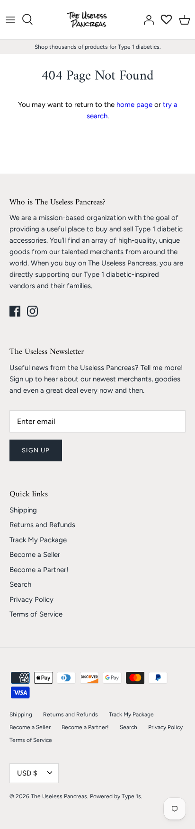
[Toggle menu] (10, 19)
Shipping (23, 510)
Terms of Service (35, 614)
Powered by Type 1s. (116, 796)
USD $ (27, 773)
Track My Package (38, 540)
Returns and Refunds (42, 524)
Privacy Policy (31, 599)
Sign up (36, 450)
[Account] (146, 19)
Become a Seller (34, 554)
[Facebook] (14, 311)
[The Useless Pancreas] (88, 20)
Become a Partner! (38, 569)
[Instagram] (32, 311)
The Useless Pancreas (59, 796)
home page (134, 104)
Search (20, 584)
